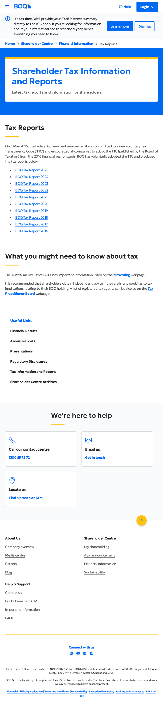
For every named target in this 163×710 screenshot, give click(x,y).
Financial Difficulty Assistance (25, 691)
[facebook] (91, 655)
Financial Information (76, 43)
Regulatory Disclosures (28, 361)
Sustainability (94, 572)
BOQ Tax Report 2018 (31, 217)
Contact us (13, 592)
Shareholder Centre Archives (33, 382)
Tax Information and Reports (33, 371)
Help (127, 6)
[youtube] (78, 655)
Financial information (100, 564)
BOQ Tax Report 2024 (31, 177)
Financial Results (23, 331)
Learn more (120, 26)
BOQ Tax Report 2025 (31, 170)
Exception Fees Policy (101, 691)
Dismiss (144, 26)
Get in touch (95, 457)
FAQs (9, 618)
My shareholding (97, 547)
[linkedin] (71, 655)
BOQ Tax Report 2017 (31, 224)
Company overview (19, 547)
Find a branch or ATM (25, 498)
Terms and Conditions (57, 691)
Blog (8, 572)
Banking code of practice (130, 691)
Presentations (21, 351)
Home (10, 43)
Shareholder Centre (37, 43)
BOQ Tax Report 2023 (31, 183)
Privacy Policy (79, 691)
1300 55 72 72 (19, 457)
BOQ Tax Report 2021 (31, 197)
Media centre (15, 555)
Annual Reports (22, 341)
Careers (11, 564)
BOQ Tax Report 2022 (31, 190)
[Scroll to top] (141, 520)
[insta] (84, 655)
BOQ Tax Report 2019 (31, 210)
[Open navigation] (7, 6)
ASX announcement (99, 555)
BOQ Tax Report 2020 (32, 204)
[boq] (22, 7)
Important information (22, 609)
